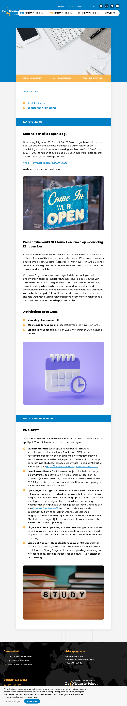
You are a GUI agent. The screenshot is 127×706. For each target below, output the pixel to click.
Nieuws (71, 6)
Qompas (37, 508)
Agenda (61, 6)
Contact (92, 6)
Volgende (93, 78)
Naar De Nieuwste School (19, 664)
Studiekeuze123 (51, 508)
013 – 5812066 (14, 685)
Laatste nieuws (36, 103)
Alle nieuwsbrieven (62, 78)
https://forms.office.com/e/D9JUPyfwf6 (45, 162)
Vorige (32, 78)
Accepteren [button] (32, 701)
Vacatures (81, 6)
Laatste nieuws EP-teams (42, 107)
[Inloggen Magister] (106, 6)
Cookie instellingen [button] (12, 701)
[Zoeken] (101, 6)
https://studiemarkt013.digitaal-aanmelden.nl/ (72, 466)
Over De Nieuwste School (19, 656)
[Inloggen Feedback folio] (112, 6)
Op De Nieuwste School (18, 660)
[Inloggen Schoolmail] (117, 6)
